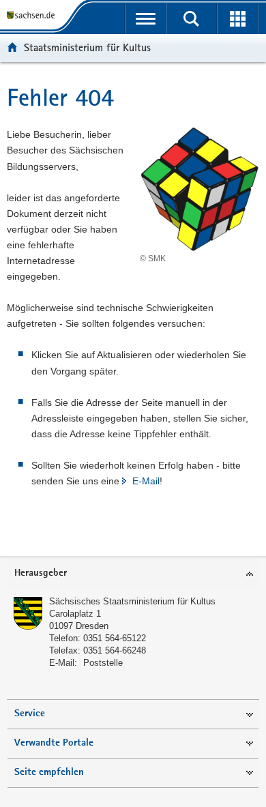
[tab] (133, 574)
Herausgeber (40, 573)
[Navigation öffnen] (145, 18)
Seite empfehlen (49, 772)
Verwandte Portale (53, 743)
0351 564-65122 (114, 638)
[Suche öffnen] (191, 18)
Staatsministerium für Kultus (87, 47)
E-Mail (146, 480)
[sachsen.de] (33, 15)
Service (29, 714)
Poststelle (103, 663)
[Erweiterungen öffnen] (237, 18)
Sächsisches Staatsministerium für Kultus (132, 601)
